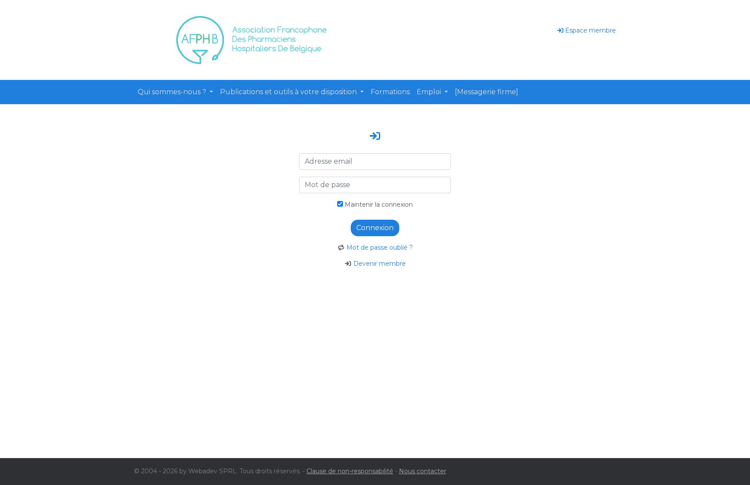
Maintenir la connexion (378, 204)
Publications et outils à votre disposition (289, 92)
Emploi (430, 92)
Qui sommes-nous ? (173, 92)
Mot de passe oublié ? (379, 247)
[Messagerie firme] (486, 92)
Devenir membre (379, 263)
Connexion (375, 228)
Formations (390, 92)
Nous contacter (422, 471)
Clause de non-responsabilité (349, 471)
